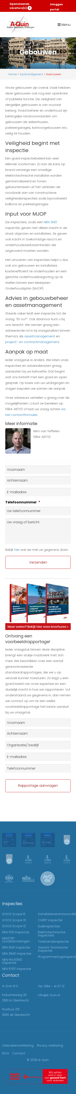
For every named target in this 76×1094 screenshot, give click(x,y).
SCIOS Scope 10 (14, 920)
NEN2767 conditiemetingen (16, 939)
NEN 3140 (50, 222)
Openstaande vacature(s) (20, 6)
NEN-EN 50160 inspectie (12, 961)
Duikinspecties (49, 926)
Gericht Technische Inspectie (53, 949)
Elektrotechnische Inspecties (51, 933)
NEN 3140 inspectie (16, 947)
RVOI (5, 1053)
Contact (18, 1053)
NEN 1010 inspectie (15, 932)
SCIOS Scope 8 (13, 914)
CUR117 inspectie (50, 920)
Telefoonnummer (22, 502)
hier (17, 550)
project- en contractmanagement (32, 342)
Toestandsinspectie (53, 941)
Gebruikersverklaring (18, 1045)
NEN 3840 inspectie (16, 953)
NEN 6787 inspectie (16, 969)
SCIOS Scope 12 (14, 926)
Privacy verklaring (50, 1045)
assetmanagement (39, 336)
